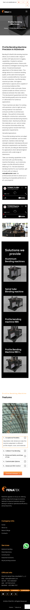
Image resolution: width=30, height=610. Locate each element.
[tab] (15, 437)
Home (6, 28)
